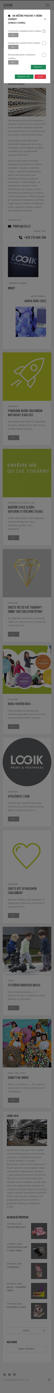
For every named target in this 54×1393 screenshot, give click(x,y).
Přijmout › (38, 67)
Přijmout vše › (24, 77)
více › (13, 35)
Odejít (40, 77)
